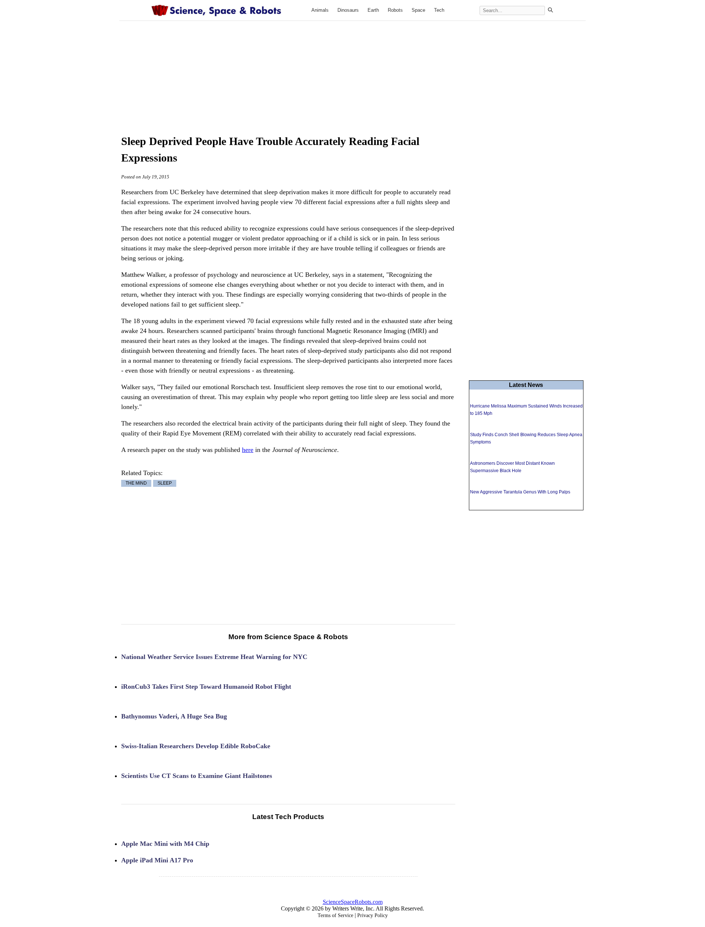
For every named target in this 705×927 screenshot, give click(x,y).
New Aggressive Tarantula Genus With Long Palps (520, 492)
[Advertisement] (352, 70)
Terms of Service (335, 915)
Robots (395, 10)
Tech (439, 10)
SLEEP (165, 483)
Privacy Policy (372, 915)
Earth (373, 10)
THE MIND (136, 483)
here (247, 449)
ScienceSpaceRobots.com (353, 902)
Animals (320, 10)
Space (418, 10)
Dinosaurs (348, 10)
